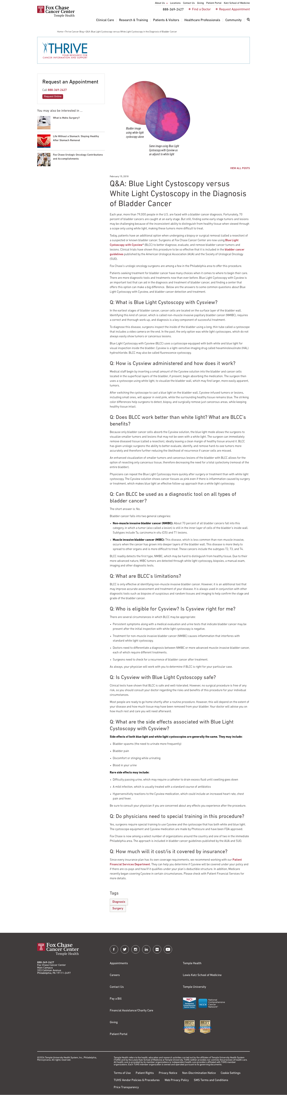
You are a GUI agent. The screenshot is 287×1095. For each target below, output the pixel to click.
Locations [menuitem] (175, 3)
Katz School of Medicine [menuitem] (237, 3)
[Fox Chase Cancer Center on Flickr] (157, 949)
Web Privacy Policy (177, 1080)
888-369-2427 (57, 90)
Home (60, 32)
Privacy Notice (168, 1073)
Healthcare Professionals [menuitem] (202, 20)
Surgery (117, 908)
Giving (114, 1022)
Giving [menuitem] (200, 3)
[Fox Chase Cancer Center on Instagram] (135, 949)
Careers (115, 975)
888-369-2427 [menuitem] (173, 9)
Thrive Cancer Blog (74, 32)
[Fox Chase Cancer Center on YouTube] (168, 949)
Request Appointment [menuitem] (234, 9)
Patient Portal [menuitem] (213, 3)
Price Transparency (126, 1087)
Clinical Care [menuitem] (105, 20)
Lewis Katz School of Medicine (202, 975)
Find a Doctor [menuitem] (201, 9)
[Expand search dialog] (248, 20)
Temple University (194, 987)
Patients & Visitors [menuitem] (166, 20)
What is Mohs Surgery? (66, 118)
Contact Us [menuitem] (189, 3)
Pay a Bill (116, 998)
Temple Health (192, 963)
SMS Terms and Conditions (211, 1080)
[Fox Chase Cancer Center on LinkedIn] (146, 949)
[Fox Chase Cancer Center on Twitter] (125, 949)
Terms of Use (122, 1073)
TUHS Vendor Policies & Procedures (137, 1080)
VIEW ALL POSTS (240, 168)
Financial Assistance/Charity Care (131, 1010)
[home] (56, 16)
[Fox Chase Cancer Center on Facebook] (114, 949)
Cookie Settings (230, 1073)
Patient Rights (145, 1073)
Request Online (52, 96)
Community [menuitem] (233, 20)
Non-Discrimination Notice (199, 1073)
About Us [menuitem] (160, 3)
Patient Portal (118, 1034)
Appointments (119, 963)
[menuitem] (248, 21)
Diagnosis (118, 902)
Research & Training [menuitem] (133, 20)
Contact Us (117, 987)
